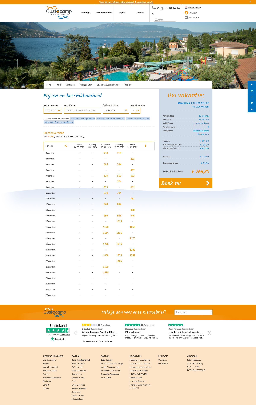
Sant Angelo (77, 374)
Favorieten (194, 17)
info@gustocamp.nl (197, 369)
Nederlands (193, 7)
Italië (59, 85)
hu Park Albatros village (110, 367)
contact (140, 12)
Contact (46, 385)
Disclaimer (47, 381)
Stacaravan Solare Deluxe (138, 118)
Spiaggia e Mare (78, 377)
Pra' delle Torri (77, 367)
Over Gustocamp (49, 360)
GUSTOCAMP (192, 356)
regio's (122, 12)
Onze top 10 (163, 363)
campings (86, 12)
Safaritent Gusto (135, 377)
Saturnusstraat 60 (194, 360)
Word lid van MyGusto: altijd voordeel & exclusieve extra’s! (126, 2)
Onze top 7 (162, 360)
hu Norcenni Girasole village (112, 363)
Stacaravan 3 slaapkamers (139, 363)
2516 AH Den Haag (195, 363)
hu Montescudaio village (110, 370)
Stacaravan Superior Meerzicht (110, 118)
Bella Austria (106, 377)
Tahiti (74, 381)
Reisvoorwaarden (50, 370)
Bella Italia (76, 392)
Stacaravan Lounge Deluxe (83, 118)
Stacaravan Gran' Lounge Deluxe (58, 122)
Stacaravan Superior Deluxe (108, 85)
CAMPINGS (76, 356)
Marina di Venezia (79, 370)
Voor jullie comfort (50, 367)
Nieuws (46, 363)
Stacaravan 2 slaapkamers (139, 360)
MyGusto (193, 12)
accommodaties (104, 12)
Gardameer (70, 85)
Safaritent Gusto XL (137, 381)
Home (49, 85)
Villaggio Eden (86, 85)
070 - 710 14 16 (195, 366)
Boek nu (171, 184)
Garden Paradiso (78, 363)
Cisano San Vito (78, 395)
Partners (46, 374)
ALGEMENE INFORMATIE (53, 356)
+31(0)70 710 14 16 (167, 8)
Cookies (46, 388)
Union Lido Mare (78, 385)
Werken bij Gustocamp (52, 377)
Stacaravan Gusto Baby (138, 370)
